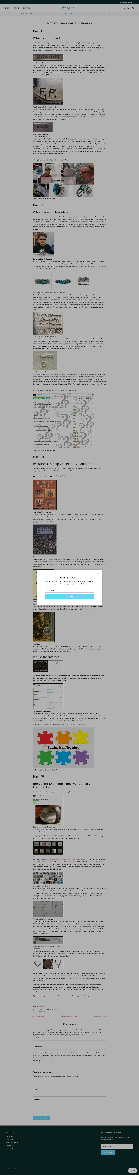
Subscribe (69, 596)
